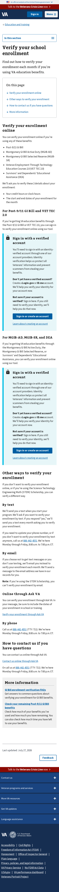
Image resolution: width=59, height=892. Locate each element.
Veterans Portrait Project (14, 876)
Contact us (6, 777)
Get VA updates (9, 808)
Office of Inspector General (32, 854)
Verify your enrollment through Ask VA (23, 614)
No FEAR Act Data (34, 867)
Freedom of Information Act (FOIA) (20, 849)
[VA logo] (5, 14)
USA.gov (5, 872)
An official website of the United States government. (30, 2)
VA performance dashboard (29, 872)
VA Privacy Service (11, 867)
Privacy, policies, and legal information (22, 863)
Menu (50, 14)
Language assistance (12, 819)
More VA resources (10, 798)
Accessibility (8, 845)
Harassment (7, 854)
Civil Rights (25, 845)
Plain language (9, 858)
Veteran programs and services (17, 788)
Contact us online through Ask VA (20, 661)
